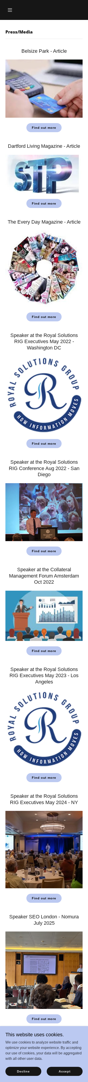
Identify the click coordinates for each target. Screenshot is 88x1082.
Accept (65, 1071)
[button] (11, 9)
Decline (23, 1071)
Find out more (44, 127)
